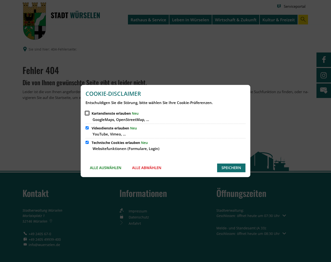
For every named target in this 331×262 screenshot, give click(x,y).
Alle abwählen (146, 167)
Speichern (231, 167)
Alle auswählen (105, 167)
